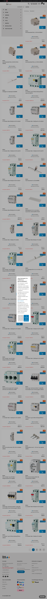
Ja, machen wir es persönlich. (26, 318)
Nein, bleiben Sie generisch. (21, 318)
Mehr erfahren (21, 300)
